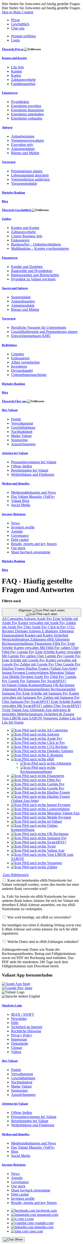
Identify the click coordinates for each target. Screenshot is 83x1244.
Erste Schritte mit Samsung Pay (46, 693)
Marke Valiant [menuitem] (21, 436)
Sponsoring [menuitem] (19, 440)
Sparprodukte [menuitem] (21, 297)
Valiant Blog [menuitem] (20, 501)
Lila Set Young (13, 722)
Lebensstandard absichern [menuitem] (30, 175)
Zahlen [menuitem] (6, 218)
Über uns (17, 28)
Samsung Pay (37, 681)
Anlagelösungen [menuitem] (23, 301)
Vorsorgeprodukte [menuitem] (24, 183)
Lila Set (75, 718)
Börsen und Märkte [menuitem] (25, 153)
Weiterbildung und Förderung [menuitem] (32, 474)
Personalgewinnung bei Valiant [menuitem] (33, 462)
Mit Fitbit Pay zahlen (55, 648)
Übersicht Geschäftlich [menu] (17, 210)
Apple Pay (45, 619)
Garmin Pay (26, 652)
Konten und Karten (39, 635)
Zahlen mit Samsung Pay (61, 697)
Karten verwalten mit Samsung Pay (40, 695)
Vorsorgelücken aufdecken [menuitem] (30, 179)
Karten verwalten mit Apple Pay (42, 623)
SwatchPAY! (56, 681)
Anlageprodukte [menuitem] (23, 149)
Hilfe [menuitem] (14, 1023)
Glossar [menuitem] (16, 1048)
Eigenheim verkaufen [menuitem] (26, 118)
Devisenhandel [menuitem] (22, 371)
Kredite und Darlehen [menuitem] (27, 267)
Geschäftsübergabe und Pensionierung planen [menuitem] (44, 332)
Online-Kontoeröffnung (35, 685)
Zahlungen (38, 639)
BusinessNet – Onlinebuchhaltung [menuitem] (36, 244)
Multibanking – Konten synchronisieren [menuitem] (40, 248)
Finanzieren (44, 643)
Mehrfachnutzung (30, 714)
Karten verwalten (27, 648)
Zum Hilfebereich (16, 875)
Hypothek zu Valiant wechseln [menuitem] (33, 279)
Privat (15, 20)
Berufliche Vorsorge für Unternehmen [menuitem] (38, 327)
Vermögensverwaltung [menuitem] (27, 140)
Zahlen (64, 718)
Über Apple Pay (36, 627)
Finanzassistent (13, 635)
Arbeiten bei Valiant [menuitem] (15, 453)
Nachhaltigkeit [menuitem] (21, 432)
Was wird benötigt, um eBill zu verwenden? (39, 917)
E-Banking (50, 631)
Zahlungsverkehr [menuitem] (23, 80)
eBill (50, 639)
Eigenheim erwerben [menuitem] (26, 106)
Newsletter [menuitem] (19, 1019)
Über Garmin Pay (50, 656)
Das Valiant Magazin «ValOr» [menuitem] (33, 497)
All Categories (13, 619)
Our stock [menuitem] (18, 548)
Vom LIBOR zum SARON (22, 718)
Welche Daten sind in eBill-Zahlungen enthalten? (43, 942)
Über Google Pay (67, 664)
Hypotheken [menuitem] (20, 102)
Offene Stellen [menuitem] (21, 466)
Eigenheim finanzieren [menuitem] (27, 110)
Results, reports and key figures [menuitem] (34, 544)
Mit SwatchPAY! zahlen (35, 706)
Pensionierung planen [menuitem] (26, 171)
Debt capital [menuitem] (20, 540)
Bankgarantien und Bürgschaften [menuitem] (35, 275)
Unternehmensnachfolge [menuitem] (29, 375)
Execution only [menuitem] (22, 145)
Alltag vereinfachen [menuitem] (25, 362)
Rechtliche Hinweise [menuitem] (26, 1031)
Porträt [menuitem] (16, 419)
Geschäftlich (20, 24)
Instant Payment (14, 673)
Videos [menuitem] (16, 1052)
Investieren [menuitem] (19, 366)
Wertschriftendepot (16, 639)
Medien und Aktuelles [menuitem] (16, 483)
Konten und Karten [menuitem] (14, 58)
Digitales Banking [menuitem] (13, 192)
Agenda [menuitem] (17, 531)
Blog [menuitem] (5, 201)
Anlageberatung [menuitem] (22, 136)
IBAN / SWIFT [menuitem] (22, 1014)
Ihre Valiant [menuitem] (10, 410)
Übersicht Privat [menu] (13, 49)
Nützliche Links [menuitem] (12, 1005)
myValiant (10, 685)
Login (15, 40)
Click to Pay (57, 627)
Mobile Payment (21, 677)
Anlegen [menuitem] (7, 127)
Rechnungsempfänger (18, 643)
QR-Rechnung (63, 685)
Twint (6, 710)
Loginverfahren (38, 673)
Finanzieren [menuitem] (10, 92)
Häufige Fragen (14, 668)
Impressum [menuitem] (19, 1039)
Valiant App (20, 710)
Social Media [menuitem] (20, 505)
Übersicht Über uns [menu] (14, 401)
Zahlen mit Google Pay (37, 664)
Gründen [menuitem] (17, 354)
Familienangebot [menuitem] (23, 84)
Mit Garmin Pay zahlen (19, 656)
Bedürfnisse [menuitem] (9, 345)
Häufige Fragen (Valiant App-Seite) (51, 668)
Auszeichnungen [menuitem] (23, 444)
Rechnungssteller (63, 689)
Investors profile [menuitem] (23, 527)
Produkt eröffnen (23, 36)
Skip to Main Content (17, 12)
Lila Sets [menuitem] (17, 67)
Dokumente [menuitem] (19, 1043)
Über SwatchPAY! (67, 706)
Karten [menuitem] (16, 75)
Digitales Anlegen (28, 631)
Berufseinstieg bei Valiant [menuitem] (29, 470)
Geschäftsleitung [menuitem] (23, 427)
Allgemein (25, 610)
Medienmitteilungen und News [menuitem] (33, 492)
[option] (39, 730)
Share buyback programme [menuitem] (30, 552)
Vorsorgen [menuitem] (8, 162)
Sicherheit (61, 635)
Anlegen (30, 619)
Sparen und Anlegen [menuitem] (15, 288)
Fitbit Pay (60, 643)
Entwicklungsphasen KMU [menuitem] (31, 336)
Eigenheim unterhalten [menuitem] (27, 114)
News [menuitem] (15, 523)
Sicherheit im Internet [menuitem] (26, 1027)
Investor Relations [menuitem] (14, 514)
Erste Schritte (45, 652)
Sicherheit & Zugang (59, 714)
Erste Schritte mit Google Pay (24, 660)
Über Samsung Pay (16, 702)
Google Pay (72, 656)
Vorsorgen (51, 718)
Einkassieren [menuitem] (20, 240)
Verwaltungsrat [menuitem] (22, 423)
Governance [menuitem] (20, 535)
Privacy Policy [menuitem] (21, 1035)
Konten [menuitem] (16, 71)
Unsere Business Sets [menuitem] (26, 236)
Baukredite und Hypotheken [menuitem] (31, 271)
